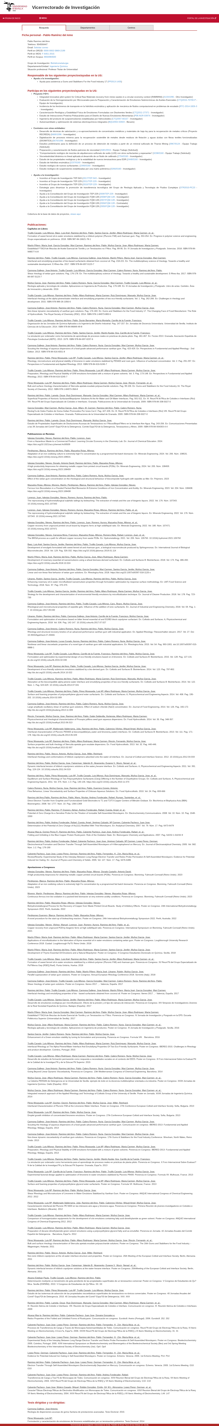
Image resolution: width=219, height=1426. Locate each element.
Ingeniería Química (59, 66)
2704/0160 (123, 156)
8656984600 (50, 57)
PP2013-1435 (114, 81)
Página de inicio (12, 18)
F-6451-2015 (48, 54)
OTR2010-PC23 (187, 187)
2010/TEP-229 (90, 184)
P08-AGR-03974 (142, 115)
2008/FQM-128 (107, 197)
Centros (131, 27)
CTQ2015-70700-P (187, 100)
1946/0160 (85, 165)
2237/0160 (75, 162)
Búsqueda (44, 27)
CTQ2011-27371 (141, 112)
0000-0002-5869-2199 (54, 50)
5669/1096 (56, 134)
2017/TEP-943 (90, 178)
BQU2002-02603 (117, 122)
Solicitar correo (41, 47)
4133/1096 (169, 97)
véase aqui (75, 214)
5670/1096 (58, 140)
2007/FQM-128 (107, 200)
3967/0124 (175, 144)
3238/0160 (158, 153)
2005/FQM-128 (107, 206)
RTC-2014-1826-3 (188, 106)
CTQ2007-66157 (120, 119)
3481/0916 (106, 150)
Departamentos (87, 27)
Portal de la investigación (201, 18)
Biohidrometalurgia (59, 63)
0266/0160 (116, 169)
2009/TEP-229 (106, 194)
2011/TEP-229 (90, 181)
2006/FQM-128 (107, 203)
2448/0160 (133, 159)
